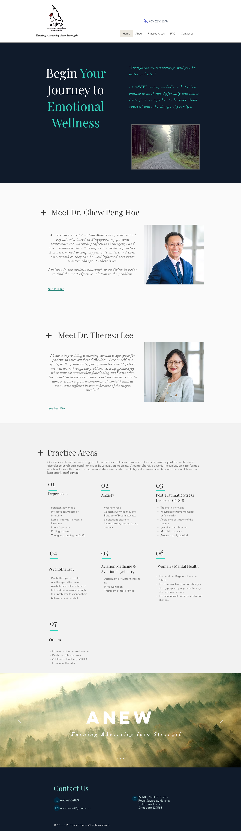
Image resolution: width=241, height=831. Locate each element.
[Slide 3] (123, 758)
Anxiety (107, 495)
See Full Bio (56, 289)
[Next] (221, 720)
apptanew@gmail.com (75, 808)
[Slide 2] (120, 758)
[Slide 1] (117, 758)
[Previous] (19, 720)
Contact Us (71, 788)
